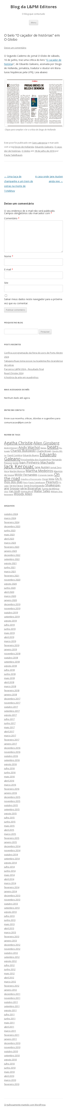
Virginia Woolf (27, 491)
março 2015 (10, 834)
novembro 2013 (12, 899)
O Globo (26, 150)
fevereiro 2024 (11, 522)
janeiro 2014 (10, 891)
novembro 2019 (12, 608)
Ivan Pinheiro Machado (37, 462)
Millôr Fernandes (26, 475)
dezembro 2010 (12, 1043)
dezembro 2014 (12, 846)
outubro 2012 (11, 952)
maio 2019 (9, 633)
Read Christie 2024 (13, 373)
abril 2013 (9, 928)
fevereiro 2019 (11, 645)
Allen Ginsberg (46, 442)
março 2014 (10, 883)
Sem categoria (39, 142)
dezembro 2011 (12, 993)
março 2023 (10, 542)
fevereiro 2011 (11, 1034)
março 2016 (10, 784)
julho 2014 (9, 866)
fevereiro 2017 (11, 739)
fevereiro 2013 (11, 936)
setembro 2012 (12, 957)
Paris (25, 482)
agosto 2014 (10, 862)
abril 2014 (9, 879)
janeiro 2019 (10, 649)
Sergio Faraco (16, 485)
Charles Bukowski (23, 451)
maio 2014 (9, 875)
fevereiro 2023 (11, 546)
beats (53, 447)
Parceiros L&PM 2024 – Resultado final (24, 369)
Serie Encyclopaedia (34, 485)
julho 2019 (9, 624)
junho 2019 (9, 628)
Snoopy (15, 488)
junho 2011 (9, 1018)
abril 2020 (9, 592)
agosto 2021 (10, 563)
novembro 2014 (12, 850)
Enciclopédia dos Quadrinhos (36, 459)
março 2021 (10, 571)
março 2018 (10, 686)
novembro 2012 (12, 948)
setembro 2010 (12, 1055)
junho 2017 (9, 723)
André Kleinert (11, 448)
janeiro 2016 (10, 792)
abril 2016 (9, 780)
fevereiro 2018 (11, 690)
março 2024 (10, 518)
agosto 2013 (10, 911)
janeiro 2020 (10, 600)
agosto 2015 (10, 813)
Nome (8, 256)
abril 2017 (9, 731)
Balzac (44, 448)
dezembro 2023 (12, 526)
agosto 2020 (10, 583)
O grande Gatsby (46, 475)
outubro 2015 (11, 805)
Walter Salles (42, 491)
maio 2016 (9, 776)
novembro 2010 (12, 1047)
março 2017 (10, 735)
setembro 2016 (12, 760)
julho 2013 (9, 916)
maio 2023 (9, 534)
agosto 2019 (10, 620)
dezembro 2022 (12, 555)
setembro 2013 (12, 907)
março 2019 (10, 641)
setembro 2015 (12, 809)
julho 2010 (9, 1063)
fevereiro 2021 (11, 575)
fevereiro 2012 (11, 985)
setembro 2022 (12, 559)
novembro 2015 (12, 801)
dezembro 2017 (12, 698)
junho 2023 (9, 530)
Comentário (11, 218)
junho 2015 (9, 821)
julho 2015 (9, 817)
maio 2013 (9, 924)
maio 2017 (9, 727)
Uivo (6, 491)
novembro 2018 (12, 653)
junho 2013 (9, 920)
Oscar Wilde (48, 479)
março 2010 (10, 1080)
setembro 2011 (12, 1006)
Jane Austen (42, 467)
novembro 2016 (12, 751)
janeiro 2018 (10, 694)
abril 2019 (9, 637)
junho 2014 (9, 870)
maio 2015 (9, 825)
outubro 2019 (11, 612)
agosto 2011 (10, 1010)
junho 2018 (9, 674)
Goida (16, 462)
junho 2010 (9, 1067)
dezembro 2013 (12, 895)
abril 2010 (9, 1076)
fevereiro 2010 (11, 1084)
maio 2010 (9, 1071)
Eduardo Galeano (44, 146)
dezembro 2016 (12, 747)
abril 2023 (9, 538)
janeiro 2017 (10, 743)
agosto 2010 (10, 1059)
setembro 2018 (12, 661)
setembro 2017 (12, 710)
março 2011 (10, 1030)
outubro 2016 (11, 756)
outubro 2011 (11, 1002)
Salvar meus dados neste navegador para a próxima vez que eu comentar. (33, 301)
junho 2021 (9, 567)
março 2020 (10, 596)
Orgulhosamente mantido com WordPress (25, 1104)
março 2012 (10, 981)
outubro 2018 (11, 657)
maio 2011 (9, 1022)
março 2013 (10, 932)
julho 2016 (9, 768)
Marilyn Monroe (17, 471)
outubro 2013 (11, 903)
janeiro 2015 (10, 842)
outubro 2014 (11, 854)
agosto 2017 (10, 715)
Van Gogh (14, 491)
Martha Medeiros (39, 470)
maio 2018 (9, 678)
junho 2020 (9, 587)
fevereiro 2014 (11, 887)
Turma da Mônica (50, 488)
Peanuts (52, 482)
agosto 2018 (10, 665)
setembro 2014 (12, 858)
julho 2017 (9, 719)
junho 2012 (9, 969)
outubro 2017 (11, 706)
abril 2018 (9, 682)
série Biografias (30, 488)
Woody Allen (23, 494)
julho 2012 (9, 965)
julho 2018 (9, 669)
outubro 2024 (11, 514)
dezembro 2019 (12, 604)
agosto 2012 (10, 961)
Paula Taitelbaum (13, 155)
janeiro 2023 (10, 551)
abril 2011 (9, 1026)
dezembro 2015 (12, 797)
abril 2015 (9, 829)
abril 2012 (9, 977)
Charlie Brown (43, 451)
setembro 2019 (12, 616)
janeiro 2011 (10, 1039)
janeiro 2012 (10, 989)
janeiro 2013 (10, 940)
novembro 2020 (12, 579)
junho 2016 (9, 772)
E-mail (8, 269)
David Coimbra (14, 455)
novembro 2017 (12, 702)
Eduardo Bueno (31, 455)
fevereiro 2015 (11, 838)
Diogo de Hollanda (24, 146)
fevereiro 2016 (11, 788)
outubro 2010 (11, 1051)
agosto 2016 (10, 764)
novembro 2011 (12, 998)
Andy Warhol (29, 447)
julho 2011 (9, 1014)
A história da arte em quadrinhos (21, 377)
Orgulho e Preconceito (31, 479)
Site (6, 282)
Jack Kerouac (19, 466)
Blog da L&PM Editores (33, 6)
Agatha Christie (18, 443)
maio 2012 (9, 973)
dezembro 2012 (12, 944)
